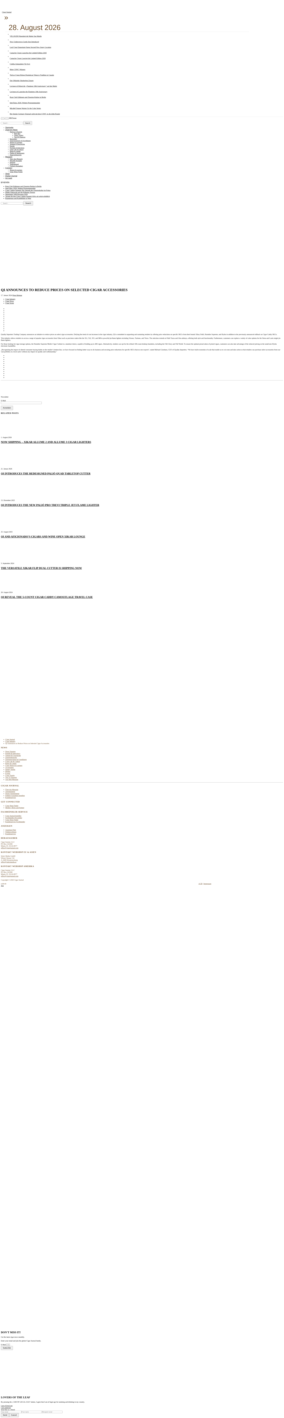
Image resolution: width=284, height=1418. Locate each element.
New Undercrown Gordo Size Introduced (24, 42)
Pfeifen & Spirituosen (17, 153)
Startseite (9, 128)
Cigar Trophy (18, 135)
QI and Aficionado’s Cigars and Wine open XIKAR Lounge (43, 536)
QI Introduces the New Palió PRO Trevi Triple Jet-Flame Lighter (50, 505)
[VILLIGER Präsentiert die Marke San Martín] (12, 34)
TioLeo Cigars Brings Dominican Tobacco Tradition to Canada (32, 75)
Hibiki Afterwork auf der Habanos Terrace (20, 192)
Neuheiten (13, 139)
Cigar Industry (10, 299)
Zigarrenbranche (16, 155)
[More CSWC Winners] (12, 67)
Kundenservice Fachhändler (15, 822)
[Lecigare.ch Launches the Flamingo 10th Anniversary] (12, 90)
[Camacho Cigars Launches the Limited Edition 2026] (12, 51)
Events (12, 146)
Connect (8, 168)
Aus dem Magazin (11, 779)
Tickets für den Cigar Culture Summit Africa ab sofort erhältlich (27, 196)
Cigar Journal (6, 12)
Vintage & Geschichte (17, 144)
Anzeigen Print (10, 830)
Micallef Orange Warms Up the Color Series (25, 108)
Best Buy (17, 133)
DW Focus (12, 118)
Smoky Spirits (10, 769)
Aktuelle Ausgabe (16, 161)
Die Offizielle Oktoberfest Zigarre (22, 81)
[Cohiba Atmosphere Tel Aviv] (12, 62)
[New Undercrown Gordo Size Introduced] (12, 40)
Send (5, 1415)
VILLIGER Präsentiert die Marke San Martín (26, 36)
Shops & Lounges (16, 142)
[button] (7, 1406)
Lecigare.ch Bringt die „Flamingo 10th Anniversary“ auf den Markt (33, 86)
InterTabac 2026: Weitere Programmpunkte (25, 103)
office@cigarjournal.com (9, 848)
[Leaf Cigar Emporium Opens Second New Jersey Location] (12, 45)
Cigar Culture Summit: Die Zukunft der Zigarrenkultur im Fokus (27, 190)
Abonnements (10, 792)
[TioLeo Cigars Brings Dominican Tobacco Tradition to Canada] (12, 73)
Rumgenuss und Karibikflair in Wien (18, 198)
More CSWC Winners (17, 69)
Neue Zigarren (10, 752)
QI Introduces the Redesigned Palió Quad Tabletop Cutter (45, 473)
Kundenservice (10, 798)
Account (8, 178)
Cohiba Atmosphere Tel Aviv (20, 64)
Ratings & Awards (16, 132)
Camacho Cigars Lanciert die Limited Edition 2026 (28, 58)
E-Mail (3, 1345)
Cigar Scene (9, 303)
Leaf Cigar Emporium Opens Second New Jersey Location (30, 47)
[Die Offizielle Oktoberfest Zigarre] (12, 79)
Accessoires (9, 767)
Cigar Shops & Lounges (13, 765)
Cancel (14, 1415)
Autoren (12, 162)
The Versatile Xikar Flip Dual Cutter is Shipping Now (41, 568)
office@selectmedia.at (8, 862)
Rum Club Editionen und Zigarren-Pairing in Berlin (28, 97)
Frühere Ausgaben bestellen (15, 796)
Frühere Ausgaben (16, 166)
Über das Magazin (16, 159)
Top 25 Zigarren (19, 137)
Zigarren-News (11, 130)
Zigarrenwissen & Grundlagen (20, 141)
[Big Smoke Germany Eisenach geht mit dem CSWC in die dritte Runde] (12, 112)
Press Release (17, 295)
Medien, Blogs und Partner (14, 808)
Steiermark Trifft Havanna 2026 (16, 194)
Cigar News (9, 301)
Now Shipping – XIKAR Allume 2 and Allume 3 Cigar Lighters (46, 442)
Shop (7, 174)
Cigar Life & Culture (17, 149)
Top (2, 886)
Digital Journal (11, 176)
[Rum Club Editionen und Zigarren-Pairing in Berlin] (12, 95)
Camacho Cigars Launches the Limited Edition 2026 (28, 53)
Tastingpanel (14, 164)
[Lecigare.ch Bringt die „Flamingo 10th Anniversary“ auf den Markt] (12, 84)
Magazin (8, 157)
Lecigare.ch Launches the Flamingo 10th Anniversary (28, 92)
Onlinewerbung (10, 832)
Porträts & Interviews (17, 148)
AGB (200, 884)
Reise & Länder (15, 151)
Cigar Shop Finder (16, 172)
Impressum (207, 884)
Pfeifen (7, 771)
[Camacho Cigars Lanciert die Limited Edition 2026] (12, 56)
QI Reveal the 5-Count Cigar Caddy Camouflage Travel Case (47, 597)
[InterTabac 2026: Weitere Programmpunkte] (12, 101)
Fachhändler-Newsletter (13, 818)
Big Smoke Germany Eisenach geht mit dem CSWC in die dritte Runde (35, 114)
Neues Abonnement (12, 794)
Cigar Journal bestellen (13, 816)
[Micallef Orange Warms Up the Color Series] (12, 106)
